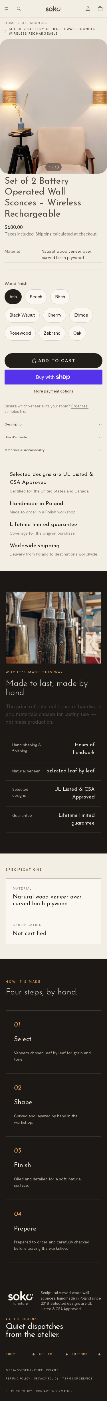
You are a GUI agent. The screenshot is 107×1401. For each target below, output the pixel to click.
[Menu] (6, 8)
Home (10, 23)
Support (86, 1354)
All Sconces (35, 23)
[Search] (19, 8)
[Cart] (100, 8)
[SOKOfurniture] (21, 1298)
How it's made (16, 437)
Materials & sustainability (25, 450)
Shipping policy (19, 1391)
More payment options (53, 391)
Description (14, 424)
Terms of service (77, 1378)
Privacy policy (46, 1378)
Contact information (54, 1391)
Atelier (53, 1354)
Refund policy (18, 1378)
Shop (20, 1354)
